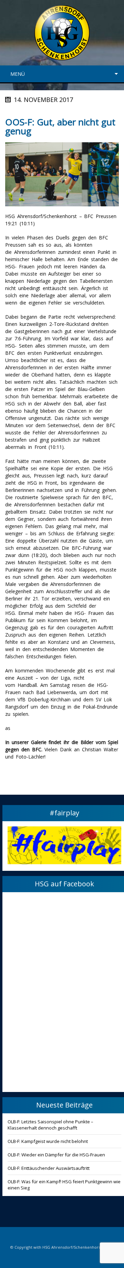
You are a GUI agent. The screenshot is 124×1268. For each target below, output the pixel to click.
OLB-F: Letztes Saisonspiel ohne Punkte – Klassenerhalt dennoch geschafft (50, 1124)
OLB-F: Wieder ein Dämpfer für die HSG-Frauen (56, 1155)
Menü (17, 74)
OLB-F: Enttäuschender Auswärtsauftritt (49, 1168)
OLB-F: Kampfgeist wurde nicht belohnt (48, 1141)
